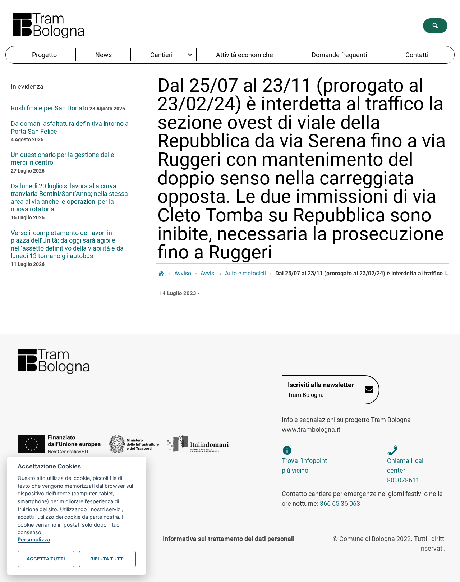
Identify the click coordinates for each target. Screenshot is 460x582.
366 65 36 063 (340, 503)
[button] (435, 25)
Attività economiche (244, 55)
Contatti (416, 55)
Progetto (44, 55)
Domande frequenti (339, 55)
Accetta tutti (46, 559)
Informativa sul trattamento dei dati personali (229, 538)
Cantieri (161, 55)
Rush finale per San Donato (49, 108)
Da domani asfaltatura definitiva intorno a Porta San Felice (70, 127)
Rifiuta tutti (107, 559)
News (103, 55)
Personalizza (34, 539)
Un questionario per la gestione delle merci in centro (62, 158)
